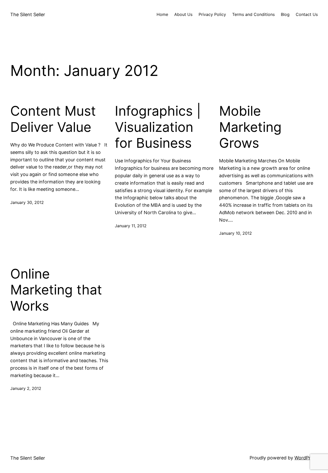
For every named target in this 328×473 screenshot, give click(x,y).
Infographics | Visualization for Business (158, 127)
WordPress (306, 457)
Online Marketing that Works (56, 290)
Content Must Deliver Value (53, 119)
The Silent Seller (27, 14)
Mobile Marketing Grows (250, 127)
